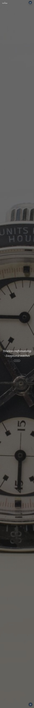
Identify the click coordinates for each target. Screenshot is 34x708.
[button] (30, 3)
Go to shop (17, 360)
